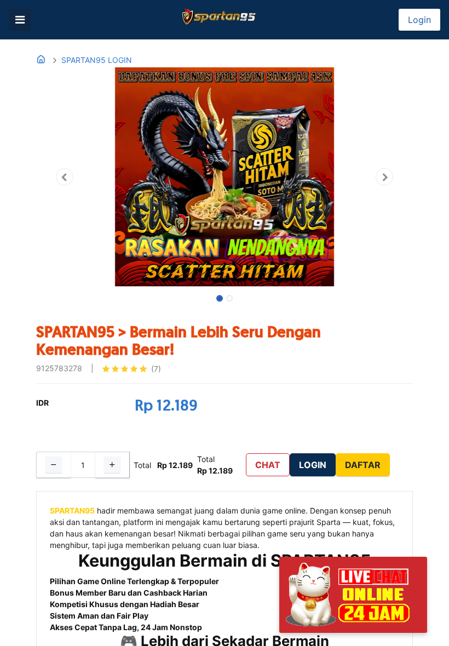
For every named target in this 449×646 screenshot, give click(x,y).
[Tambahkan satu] (112, 465)
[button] (64, 176)
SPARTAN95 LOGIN (96, 60)
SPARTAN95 (72, 510)
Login (419, 19)
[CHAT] (353, 593)
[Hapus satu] (53, 465)
